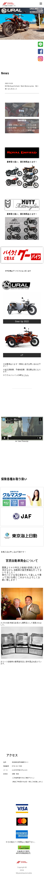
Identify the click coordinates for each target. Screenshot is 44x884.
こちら (26, 375)
